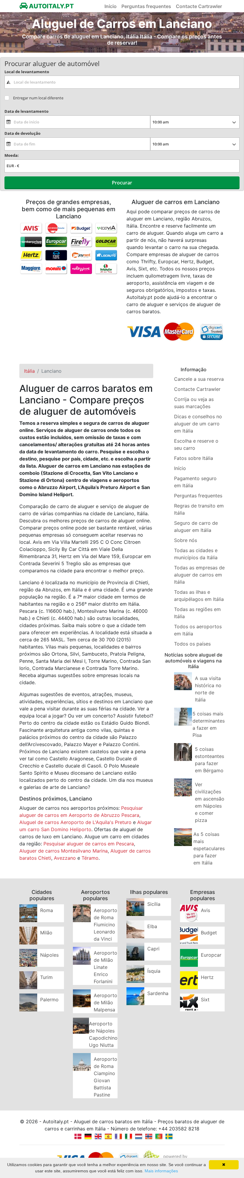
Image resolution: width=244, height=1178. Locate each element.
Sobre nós (185, 540)
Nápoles (49, 955)
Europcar (211, 955)
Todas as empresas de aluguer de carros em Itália (199, 575)
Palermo (49, 999)
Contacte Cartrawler (199, 6)
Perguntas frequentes (146, 6)
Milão (46, 933)
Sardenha (157, 993)
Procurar (122, 182)
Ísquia (153, 971)
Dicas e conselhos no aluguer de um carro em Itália (198, 423)
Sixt (205, 999)
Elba (152, 926)
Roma (46, 910)
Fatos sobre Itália (193, 458)
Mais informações (161, 1170)
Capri (153, 949)
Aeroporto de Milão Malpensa (105, 1002)
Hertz (207, 977)
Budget (209, 933)
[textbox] (122, 82)
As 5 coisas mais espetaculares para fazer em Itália (209, 848)
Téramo (90, 858)
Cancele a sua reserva (199, 379)
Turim (46, 977)
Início (110, 6)
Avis (205, 910)
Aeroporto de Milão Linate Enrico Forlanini (105, 967)
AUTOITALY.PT (51, 6)
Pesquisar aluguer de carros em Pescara (88, 844)
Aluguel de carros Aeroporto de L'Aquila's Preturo (75, 822)
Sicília (153, 904)
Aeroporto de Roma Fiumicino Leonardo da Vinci (105, 924)
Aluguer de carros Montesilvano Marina (63, 851)
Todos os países (192, 644)
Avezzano (65, 858)
